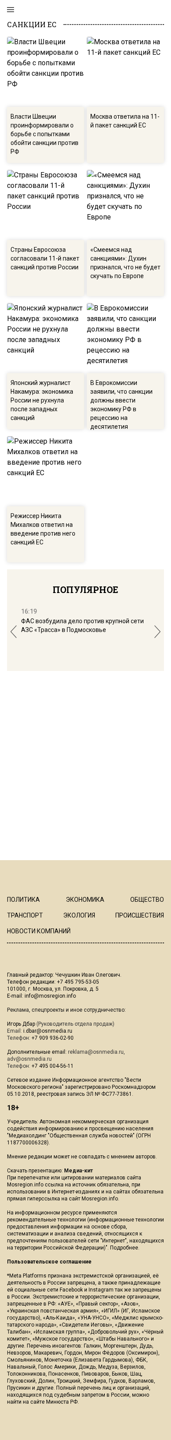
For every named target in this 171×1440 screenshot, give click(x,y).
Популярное (85, 589)
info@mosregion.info (50, 996)
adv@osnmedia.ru (29, 1059)
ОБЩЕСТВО (147, 899)
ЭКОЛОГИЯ (79, 915)
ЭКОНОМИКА (85, 899)
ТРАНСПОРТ (25, 915)
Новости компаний (39, 931)
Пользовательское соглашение (49, 1262)
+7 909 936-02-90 (53, 1038)
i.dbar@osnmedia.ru (47, 1031)
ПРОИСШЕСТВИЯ (139, 915)
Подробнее (124, 1248)
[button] (14, 631)
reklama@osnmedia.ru (96, 1052)
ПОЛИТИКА (23, 899)
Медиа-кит (78, 1171)
